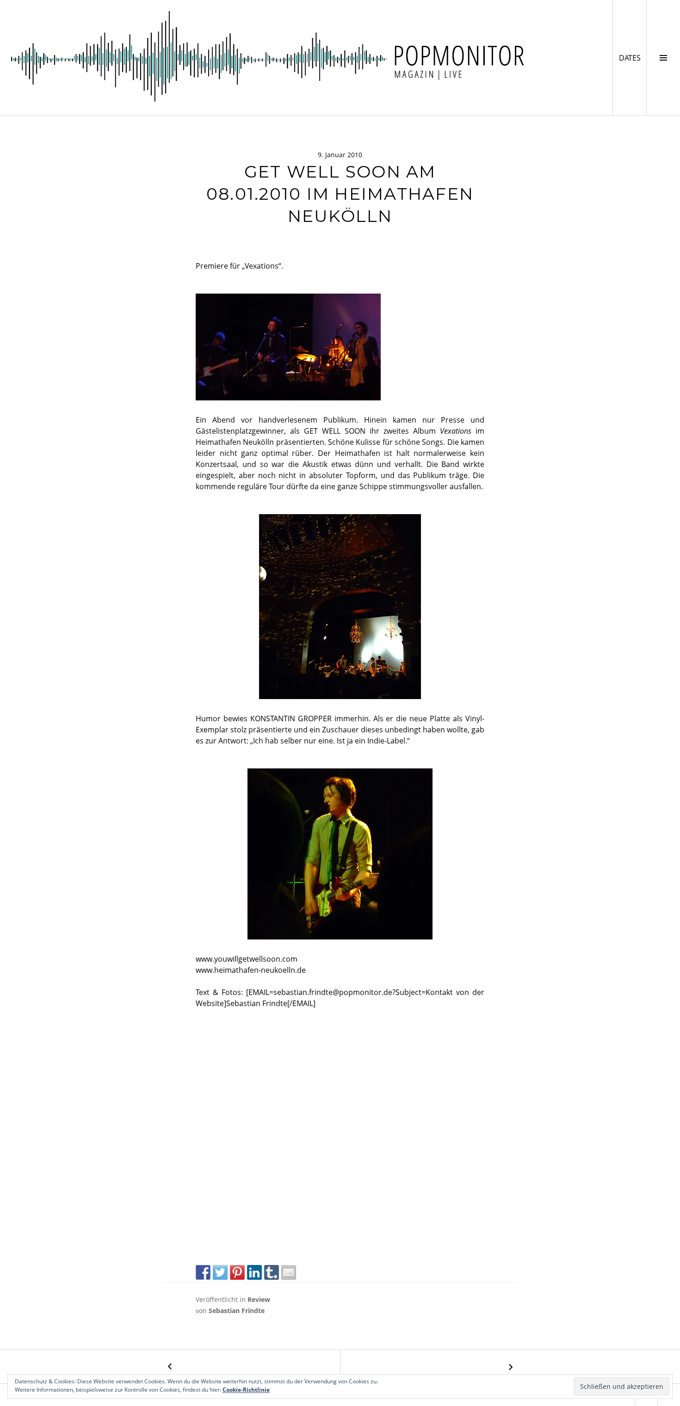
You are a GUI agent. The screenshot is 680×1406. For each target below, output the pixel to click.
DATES (632, 57)
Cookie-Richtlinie (246, 1390)
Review (258, 1299)
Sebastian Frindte (237, 1310)
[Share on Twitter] (220, 1272)
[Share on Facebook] (203, 1272)
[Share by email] (288, 1272)
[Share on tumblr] (271, 1272)
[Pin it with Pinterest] (237, 1272)
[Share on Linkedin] (254, 1272)
